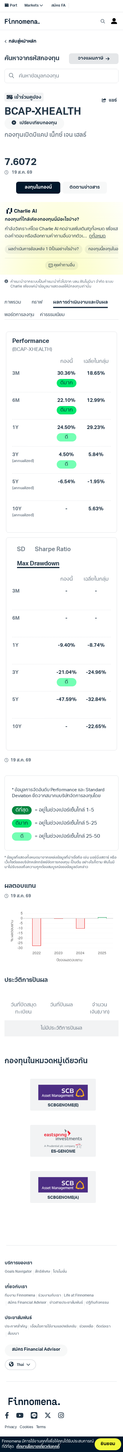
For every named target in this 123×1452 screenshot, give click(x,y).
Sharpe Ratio (53, 550)
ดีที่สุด (22, 810)
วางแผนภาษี (90, 58)
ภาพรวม (12, 302)
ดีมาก (66, 382)
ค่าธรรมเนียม (52, 315)
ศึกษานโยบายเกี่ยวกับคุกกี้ (37, 1447)
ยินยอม (108, 1444)
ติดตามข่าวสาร (85, 187)
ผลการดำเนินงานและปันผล (80, 302)
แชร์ (113, 100)
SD (21, 550)
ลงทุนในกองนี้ (38, 187)
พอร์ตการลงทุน (19, 315)
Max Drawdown (38, 564)
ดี (66, 437)
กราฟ (37, 302)
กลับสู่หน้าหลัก (21, 41)
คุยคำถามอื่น (64, 265)
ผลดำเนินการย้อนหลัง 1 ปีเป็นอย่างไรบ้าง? (43, 249)
